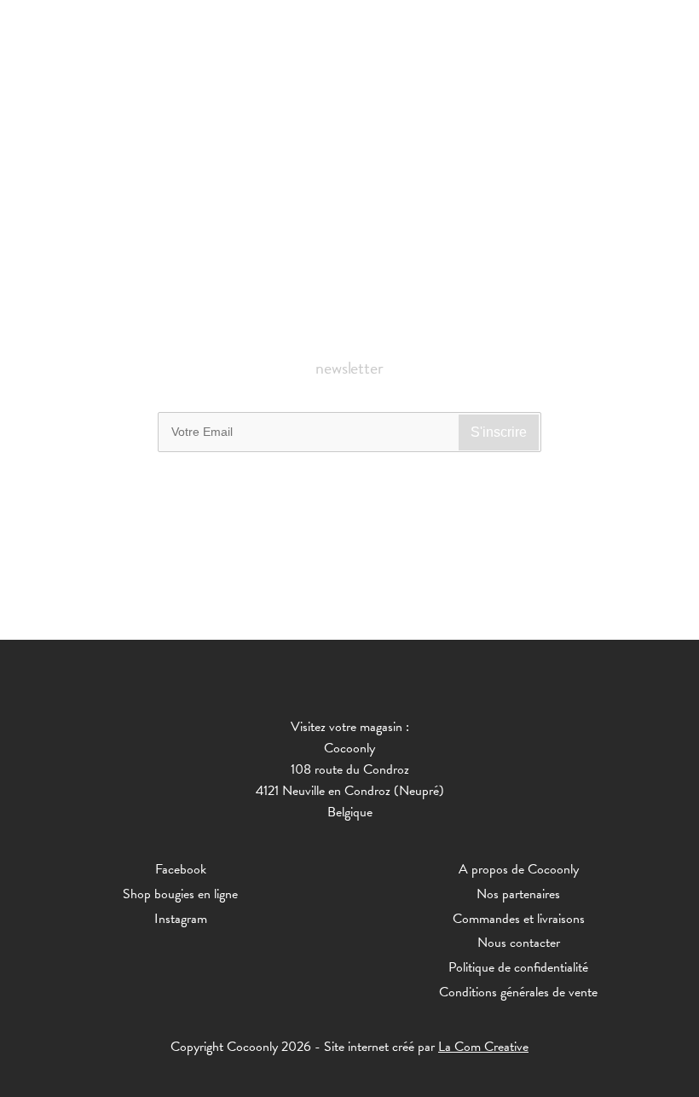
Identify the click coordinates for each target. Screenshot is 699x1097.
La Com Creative (483, 1046)
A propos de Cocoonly (519, 869)
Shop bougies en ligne (180, 894)
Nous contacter (518, 942)
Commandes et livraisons (519, 918)
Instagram (180, 918)
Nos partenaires (518, 894)
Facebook (180, 869)
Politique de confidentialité (518, 967)
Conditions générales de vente (518, 992)
